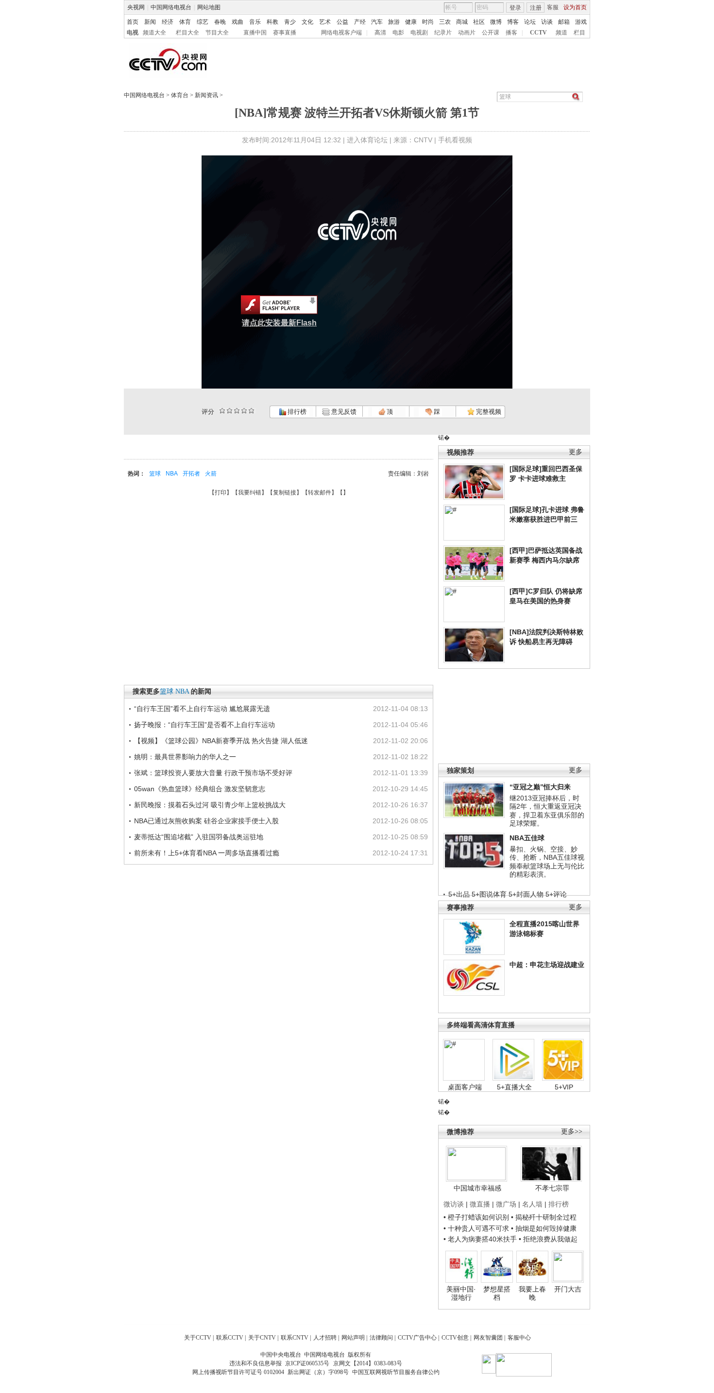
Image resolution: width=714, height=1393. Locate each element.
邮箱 (564, 21)
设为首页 (575, 7)
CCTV (538, 32)
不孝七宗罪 (552, 1188)
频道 (561, 32)
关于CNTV (262, 1337)
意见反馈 (343, 411)
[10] (251, 410)
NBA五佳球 (527, 838)
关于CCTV (197, 1337)
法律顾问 (381, 1337)
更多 (575, 452)
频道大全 (154, 32)
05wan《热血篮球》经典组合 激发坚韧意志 (199, 789)
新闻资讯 (206, 95)
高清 (380, 32)
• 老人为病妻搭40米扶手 (480, 1239)
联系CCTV (229, 1337)
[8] (244, 410)
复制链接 (284, 492)
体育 (185, 21)
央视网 (136, 7)
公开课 (490, 32)
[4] (229, 410)
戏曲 (237, 21)
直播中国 (255, 32)
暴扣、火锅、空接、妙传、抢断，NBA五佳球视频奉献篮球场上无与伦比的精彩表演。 (547, 862)
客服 (553, 7)
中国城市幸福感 (477, 1188)
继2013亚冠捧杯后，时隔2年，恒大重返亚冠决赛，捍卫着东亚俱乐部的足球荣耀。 (547, 811)
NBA (172, 473)
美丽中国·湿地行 (461, 1293)
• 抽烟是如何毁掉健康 (544, 1228)
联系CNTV (294, 1337)
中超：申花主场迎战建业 (547, 964)
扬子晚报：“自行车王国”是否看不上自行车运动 (204, 725)
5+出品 (459, 894)
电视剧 (419, 32)
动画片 (467, 32)
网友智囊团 (488, 1337)
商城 (462, 21)
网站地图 (209, 7)
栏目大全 (187, 32)
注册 (536, 7)
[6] (236, 410)
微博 (496, 21)
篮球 (155, 473)
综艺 (202, 21)
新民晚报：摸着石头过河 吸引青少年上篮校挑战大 (210, 805)
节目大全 (217, 32)
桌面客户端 (465, 1087)
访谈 (547, 21)
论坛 (530, 21)
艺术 (325, 21)
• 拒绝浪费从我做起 (548, 1239)
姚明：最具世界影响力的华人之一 (185, 757)
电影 (398, 32)
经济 (167, 21)
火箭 (211, 473)
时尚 (428, 21)
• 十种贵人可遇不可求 (477, 1228)
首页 (132, 21)
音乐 (255, 21)
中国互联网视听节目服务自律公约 (396, 1372)
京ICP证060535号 (307, 1363)
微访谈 (453, 1204)
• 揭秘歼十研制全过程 (544, 1217)
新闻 (150, 21)
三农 (445, 21)
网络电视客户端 (341, 32)
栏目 (579, 32)
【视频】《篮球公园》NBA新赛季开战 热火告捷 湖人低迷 (221, 741)
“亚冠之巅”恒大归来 (540, 787)
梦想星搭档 (496, 1293)
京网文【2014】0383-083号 (367, 1363)
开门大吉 (567, 1289)
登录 (515, 7)
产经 (360, 21)
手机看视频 (455, 140)
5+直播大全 (514, 1087)
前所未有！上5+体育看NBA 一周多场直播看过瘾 (206, 853)
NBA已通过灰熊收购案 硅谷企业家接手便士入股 (206, 821)
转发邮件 (319, 492)
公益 (342, 21)
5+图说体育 (489, 894)
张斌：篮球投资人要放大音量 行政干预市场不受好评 (213, 773)
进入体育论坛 (367, 140)
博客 (513, 21)
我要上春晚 (532, 1293)
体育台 (179, 95)
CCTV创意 (455, 1337)
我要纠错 (249, 492)
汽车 (377, 21)
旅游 (394, 21)
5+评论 (556, 894)
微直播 (480, 1204)
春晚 (220, 21)
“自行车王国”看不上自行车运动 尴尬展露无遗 (202, 709)
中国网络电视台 (171, 7)
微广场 (506, 1204)
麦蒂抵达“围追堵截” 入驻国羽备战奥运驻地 (198, 837)
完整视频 (488, 411)
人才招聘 (325, 1337)
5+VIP (564, 1087)
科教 (272, 21)
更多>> (571, 1131)
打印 (220, 492)
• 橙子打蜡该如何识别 (476, 1217)
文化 (307, 21)
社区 (479, 21)
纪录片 (443, 32)
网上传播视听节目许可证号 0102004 (238, 1372)
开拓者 (191, 473)
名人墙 (532, 1204)
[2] (222, 410)
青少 (290, 21)
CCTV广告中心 (417, 1337)
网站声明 (353, 1337)
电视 (132, 32)
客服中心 (519, 1337)
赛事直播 (284, 32)
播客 (511, 32)
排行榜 (296, 411)
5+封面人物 (526, 894)
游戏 (581, 21)
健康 (411, 21)
